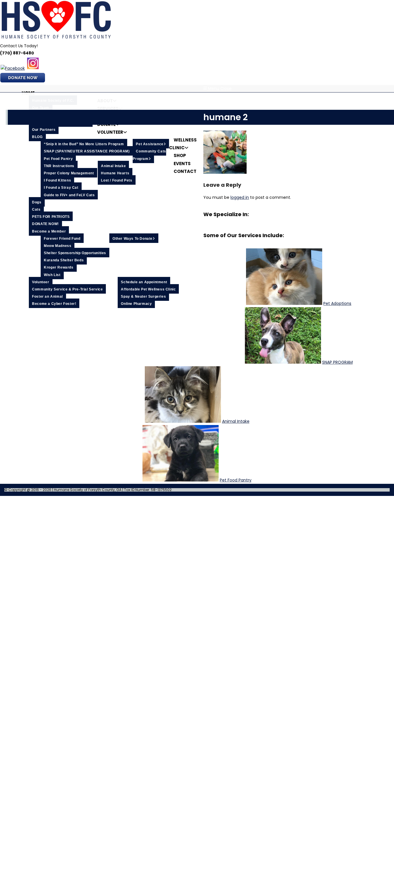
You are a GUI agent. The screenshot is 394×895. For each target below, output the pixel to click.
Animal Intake (235, 421)
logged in (239, 197)
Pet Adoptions (337, 303)
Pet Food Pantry (236, 480)
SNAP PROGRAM (337, 362)
